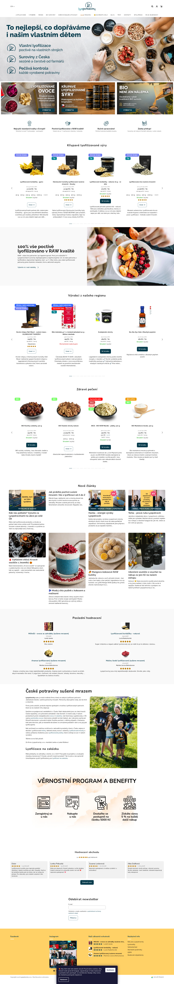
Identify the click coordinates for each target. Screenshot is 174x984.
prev (11, 188)
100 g (22, 195)
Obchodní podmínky (135, 950)
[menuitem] (20, 15)
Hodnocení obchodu (87, 852)
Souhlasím (110, 970)
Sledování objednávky (136, 955)
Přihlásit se (73, 918)
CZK (11, 6)
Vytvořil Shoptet (159, 977)
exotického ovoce (36, 718)
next (162, 188)
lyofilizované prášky (56, 733)
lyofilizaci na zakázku (60, 758)
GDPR (130, 952)
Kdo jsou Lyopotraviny (136, 942)
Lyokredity (131, 944)
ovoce (51, 716)
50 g (17, 195)
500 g (33, 195)
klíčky (44, 730)
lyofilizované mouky (76, 730)
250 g (28, 195)
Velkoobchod (132, 947)
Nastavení (63, 979)
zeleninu (59, 716)
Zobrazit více (87, 882)
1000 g (39, 195)
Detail (30, 205)
